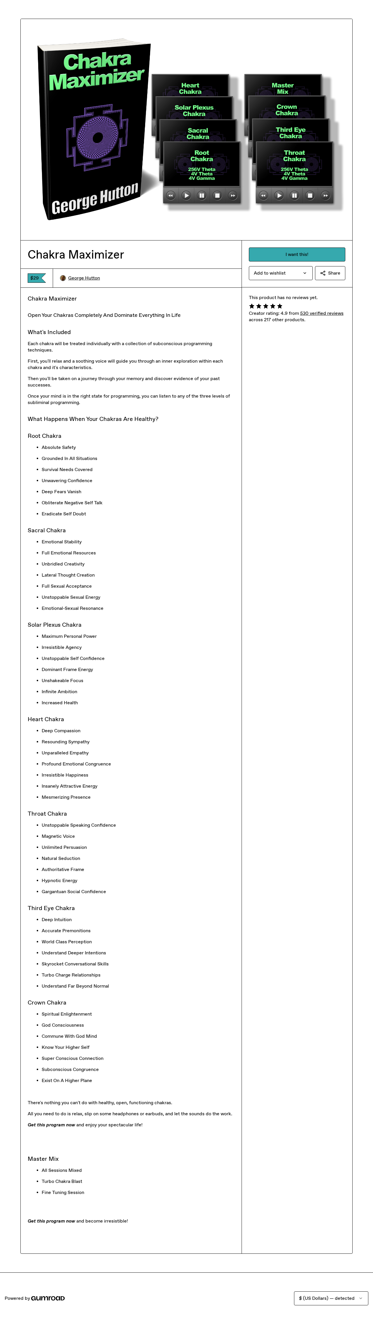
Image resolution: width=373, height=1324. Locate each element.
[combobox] (281, 273)
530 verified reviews (322, 313)
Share (334, 273)
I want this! (297, 254)
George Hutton (84, 278)
